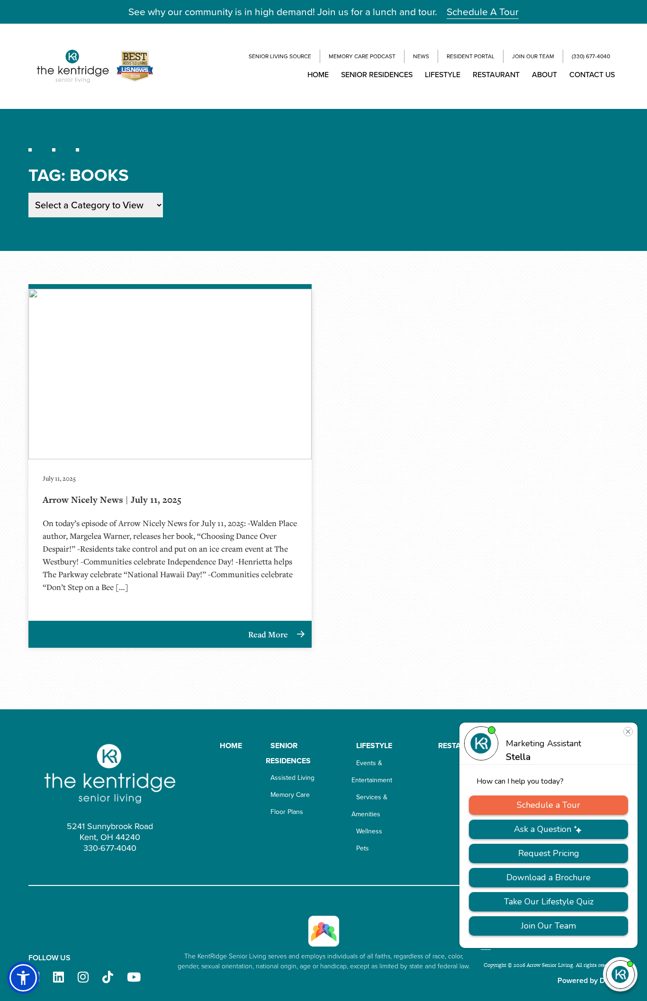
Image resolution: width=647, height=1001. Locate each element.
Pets (362, 848)
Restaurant (496, 74)
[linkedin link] (58, 977)
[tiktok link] (107, 977)
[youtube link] (134, 977)
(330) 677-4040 (591, 56)
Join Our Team (533, 56)
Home (318, 74)
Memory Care (290, 795)
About (544, 74)
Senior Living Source (280, 56)
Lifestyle (442, 74)
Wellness (369, 831)
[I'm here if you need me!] (620, 974)
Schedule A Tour (483, 11)
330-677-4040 (109, 848)
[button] (23, 978)
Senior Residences (377, 74)
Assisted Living (292, 778)
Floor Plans (286, 812)
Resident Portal (470, 56)
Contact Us (592, 74)
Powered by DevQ (588, 980)
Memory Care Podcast (362, 56)
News (421, 56)
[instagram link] (83, 977)
